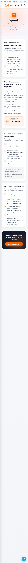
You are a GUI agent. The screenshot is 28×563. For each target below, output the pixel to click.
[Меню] (2, 5)
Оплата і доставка (6, 1)
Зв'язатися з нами (13, 244)
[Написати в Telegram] (24, 559)
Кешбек (15, 1)
